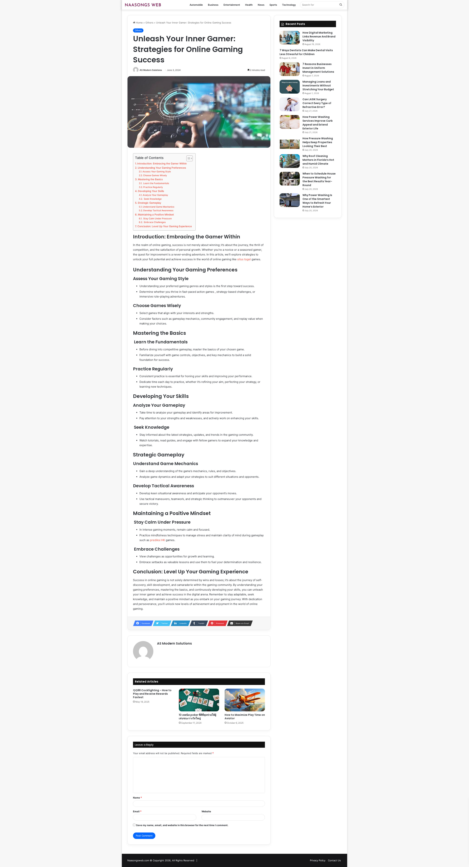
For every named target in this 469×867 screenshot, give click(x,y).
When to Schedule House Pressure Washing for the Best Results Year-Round (319, 179)
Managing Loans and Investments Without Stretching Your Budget (318, 85)
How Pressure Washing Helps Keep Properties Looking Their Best (317, 142)
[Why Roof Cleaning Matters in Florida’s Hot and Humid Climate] (290, 161)
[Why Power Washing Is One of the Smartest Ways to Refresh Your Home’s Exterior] (290, 200)
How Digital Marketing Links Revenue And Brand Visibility (318, 36)
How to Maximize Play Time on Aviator (245, 716)
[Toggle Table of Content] (188, 158)
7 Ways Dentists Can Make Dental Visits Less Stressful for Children (306, 52)
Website (206, 811)
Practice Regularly (153, 187)
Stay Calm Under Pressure (157, 218)
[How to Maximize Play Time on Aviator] (245, 700)
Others (149, 22)
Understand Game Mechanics (158, 206)
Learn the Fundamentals (156, 183)
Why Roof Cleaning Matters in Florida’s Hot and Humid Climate (318, 160)
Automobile (196, 4)
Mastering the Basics (150, 179)
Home (139, 22)
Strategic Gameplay (149, 202)
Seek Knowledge (152, 198)
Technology (289, 4)
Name (137, 797)
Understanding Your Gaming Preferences (162, 167)
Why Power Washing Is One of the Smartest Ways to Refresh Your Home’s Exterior (317, 200)
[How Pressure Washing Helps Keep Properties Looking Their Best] (290, 143)
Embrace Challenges (154, 222)
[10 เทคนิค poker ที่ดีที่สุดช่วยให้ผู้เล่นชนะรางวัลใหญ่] (199, 700)
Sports (273, 4)
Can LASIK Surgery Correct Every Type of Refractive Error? (316, 103)
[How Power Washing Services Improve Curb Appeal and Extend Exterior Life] (290, 122)
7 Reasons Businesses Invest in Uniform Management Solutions (318, 68)
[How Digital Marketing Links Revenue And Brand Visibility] (290, 38)
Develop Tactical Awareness (158, 210)
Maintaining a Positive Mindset (156, 214)
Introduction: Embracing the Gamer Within (162, 163)
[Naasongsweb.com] (143, 4)
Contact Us (334, 860)
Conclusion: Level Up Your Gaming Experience (164, 226)
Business (213, 4)
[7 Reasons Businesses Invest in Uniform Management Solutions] (290, 69)
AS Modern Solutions (151, 70)
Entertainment (232, 4)
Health (249, 4)
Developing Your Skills (151, 191)
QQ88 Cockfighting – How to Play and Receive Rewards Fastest (152, 693)
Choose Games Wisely (155, 175)
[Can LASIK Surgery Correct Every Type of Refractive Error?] (290, 104)
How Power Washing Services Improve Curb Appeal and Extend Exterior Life (317, 122)
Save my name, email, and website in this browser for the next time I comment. (182, 825)
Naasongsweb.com (138, 860)
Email (137, 811)
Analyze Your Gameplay (155, 195)
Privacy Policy (317, 860)
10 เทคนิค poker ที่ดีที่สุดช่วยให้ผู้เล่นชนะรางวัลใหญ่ (197, 716)
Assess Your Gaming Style (157, 171)
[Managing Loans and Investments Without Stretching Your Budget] (290, 87)
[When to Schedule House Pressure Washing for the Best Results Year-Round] (290, 179)
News (261, 4)
